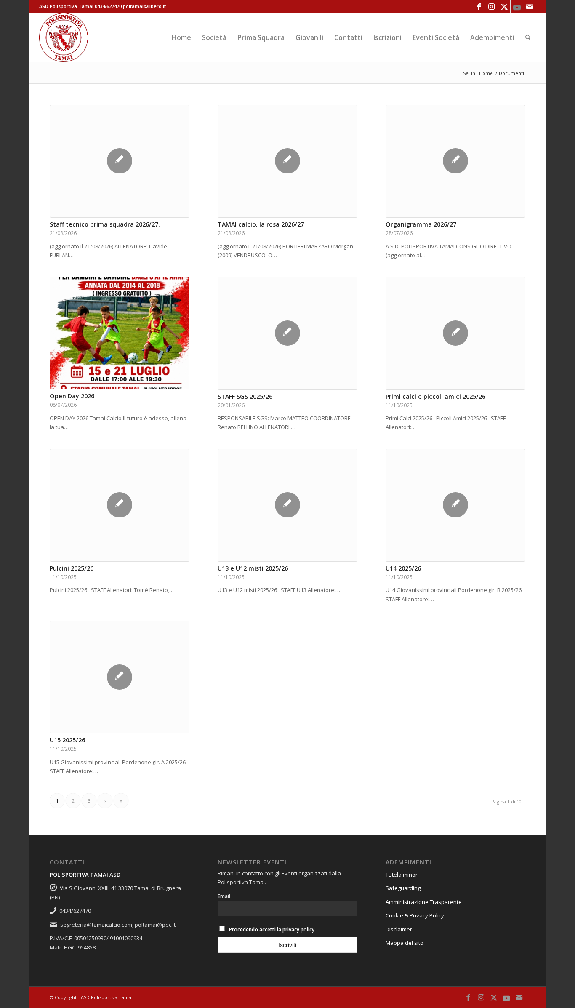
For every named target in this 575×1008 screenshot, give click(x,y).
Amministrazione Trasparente (424, 902)
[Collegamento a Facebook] (479, 6)
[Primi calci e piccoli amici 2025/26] (455, 333)
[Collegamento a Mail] (529, 6)
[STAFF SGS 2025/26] (287, 333)
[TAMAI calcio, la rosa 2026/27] (287, 161)
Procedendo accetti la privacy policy (271, 929)
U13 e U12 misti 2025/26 (253, 568)
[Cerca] (528, 37)
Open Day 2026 (72, 396)
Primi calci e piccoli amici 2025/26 (435, 396)
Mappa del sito (404, 943)
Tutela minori (402, 874)
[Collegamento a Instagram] (491, 6)
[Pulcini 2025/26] (119, 505)
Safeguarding (403, 888)
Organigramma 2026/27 (421, 224)
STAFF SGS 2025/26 (245, 396)
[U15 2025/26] (119, 677)
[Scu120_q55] (63, 37)
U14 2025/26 (403, 568)
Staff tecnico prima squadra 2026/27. (105, 224)
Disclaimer (399, 929)
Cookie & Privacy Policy (415, 915)
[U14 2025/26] (455, 505)
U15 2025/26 (67, 740)
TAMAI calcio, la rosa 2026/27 (261, 224)
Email (224, 896)
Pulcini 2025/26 (71, 568)
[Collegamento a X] (504, 6)
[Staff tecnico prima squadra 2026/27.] (119, 161)
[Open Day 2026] (119, 333)
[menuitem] (181, 37)
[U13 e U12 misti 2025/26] (287, 505)
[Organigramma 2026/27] (455, 161)
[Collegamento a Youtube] (517, 6)
